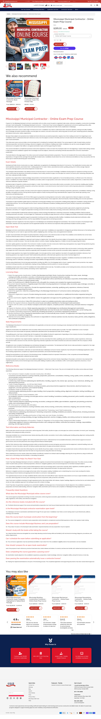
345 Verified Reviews (16, 624)
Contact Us (31, 685)
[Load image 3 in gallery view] (43, 66)
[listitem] (20, 655)
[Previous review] (7, 622)
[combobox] (78, 5)
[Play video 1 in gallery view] (20, 66)
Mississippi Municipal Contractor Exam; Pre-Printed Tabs (32, 99)
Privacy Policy (32, 696)
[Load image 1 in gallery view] (12, 66)
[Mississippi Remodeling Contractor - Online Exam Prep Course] (84, 585)
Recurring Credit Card (34, 698)
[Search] (91, 5)
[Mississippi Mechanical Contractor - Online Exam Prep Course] (61, 585)
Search (30, 691)
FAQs (30, 700)
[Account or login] (95, 5)
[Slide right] (48, 66)
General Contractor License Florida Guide (61, 685)
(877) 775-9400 (39, 5)
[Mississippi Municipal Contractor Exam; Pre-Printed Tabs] (32, 88)
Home (8, 14)
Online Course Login (57, 5)
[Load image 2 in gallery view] (35, 66)
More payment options (59, 51)
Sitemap (31, 687)
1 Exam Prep (12, 712)
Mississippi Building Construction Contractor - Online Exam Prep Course (38, 599)
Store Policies (32, 693)
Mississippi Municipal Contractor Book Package (13, 99)
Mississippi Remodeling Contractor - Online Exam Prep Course (83, 599)
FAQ (48, 5)
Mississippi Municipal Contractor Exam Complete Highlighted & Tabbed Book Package (15, 600)
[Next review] (93, 622)
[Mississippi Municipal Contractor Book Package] (14, 88)
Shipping (56, 31)
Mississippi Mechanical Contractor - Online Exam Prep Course (60, 599)
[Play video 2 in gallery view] (28, 66)
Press (30, 694)
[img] (16, 622)
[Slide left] (7, 66)
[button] (97, 5)
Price (55, 25)
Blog (30, 689)
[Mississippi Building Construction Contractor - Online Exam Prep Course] (39, 585)
